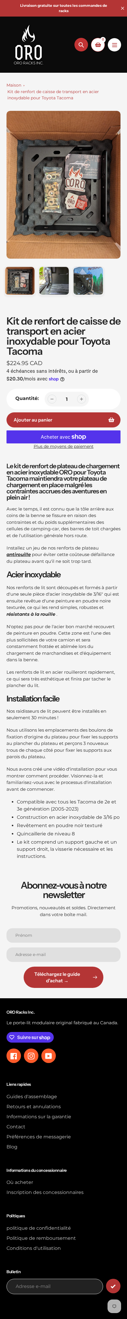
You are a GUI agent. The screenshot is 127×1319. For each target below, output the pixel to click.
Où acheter (19, 1182)
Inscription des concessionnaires (45, 1192)
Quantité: (27, 398)
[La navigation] (114, 44)
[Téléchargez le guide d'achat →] (113, 1286)
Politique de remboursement (41, 1238)
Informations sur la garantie (38, 1116)
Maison (13, 85)
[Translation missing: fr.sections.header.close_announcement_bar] (123, 8)
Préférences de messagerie (38, 1137)
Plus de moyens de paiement (64, 446)
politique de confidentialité (38, 1228)
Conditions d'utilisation (33, 1248)
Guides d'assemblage (31, 1096)
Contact (15, 1127)
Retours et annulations (33, 1106)
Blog (11, 1147)
